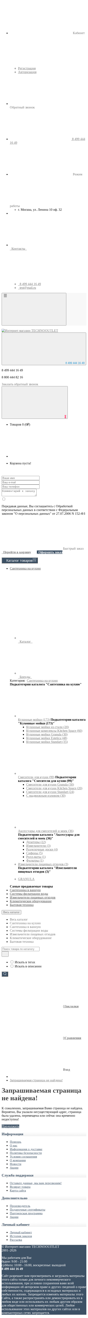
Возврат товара (20, 1186)
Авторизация (27, 72)
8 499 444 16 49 (75, 363)
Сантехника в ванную (25, 890)
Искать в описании (28, 966)
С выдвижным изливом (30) (45, 795)
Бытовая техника (22, 905)
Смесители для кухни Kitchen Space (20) (54, 788)
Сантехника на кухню (25, 568)
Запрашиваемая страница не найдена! (36, 1080)
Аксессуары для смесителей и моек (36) (45, 831)
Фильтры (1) (34, 860)
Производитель (20, 1205)
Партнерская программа (26, 1213)
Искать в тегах (25, 962)
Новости (15, 1164)
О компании (18, 1160)
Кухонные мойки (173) (34, 719)
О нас (13, 1145)
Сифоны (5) (34, 853)
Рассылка (16, 1239)
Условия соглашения (23, 1156)
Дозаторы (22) (36, 842)
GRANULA (26, 879)
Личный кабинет (21, 1232)
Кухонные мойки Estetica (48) (46, 738)
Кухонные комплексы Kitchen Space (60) (54, 730)
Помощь (15, 1141)
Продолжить (10, 1126)
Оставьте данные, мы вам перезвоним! (36, 1183)
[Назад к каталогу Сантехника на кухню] (48, 716)
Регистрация (27, 68)
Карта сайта (18, 1190)
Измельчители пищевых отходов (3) (43, 864)
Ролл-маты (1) (36, 857)
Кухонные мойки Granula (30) (47, 734)
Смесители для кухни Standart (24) (50, 792)
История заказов (21, 1236)
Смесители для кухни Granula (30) (50, 784)
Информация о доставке (26, 1149)
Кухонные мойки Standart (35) (47, 742)
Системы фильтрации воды (29, 894)
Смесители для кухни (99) (36, 777)
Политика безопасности (26, 1153)
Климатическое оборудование (31, 901)
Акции (14, 1167)
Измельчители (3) (38, 845)
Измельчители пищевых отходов (32, 897)
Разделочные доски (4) (42, 849)
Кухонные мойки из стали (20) (47, 727)
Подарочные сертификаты (27, 1209)
